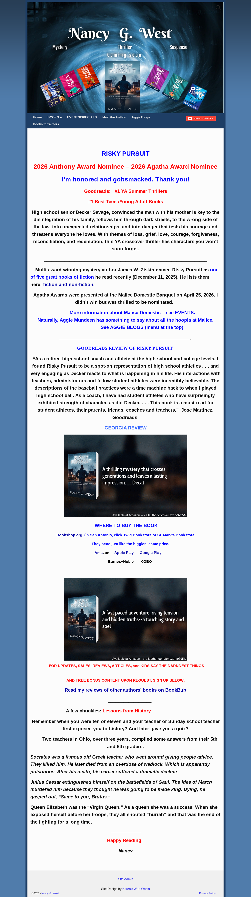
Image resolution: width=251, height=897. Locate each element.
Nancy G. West (50, 893)
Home (37, 117)
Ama (99, 553)
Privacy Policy (207, 893)
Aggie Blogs (141, 117)
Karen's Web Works (136, 889)
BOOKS (53, 117)
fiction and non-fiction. (69, 284)
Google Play (151, 553)
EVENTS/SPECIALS (82, 117)
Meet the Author (114, 117)
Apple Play (124, 553)
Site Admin (125, 879)
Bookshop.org (69, 535)
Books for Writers (46, 124)
